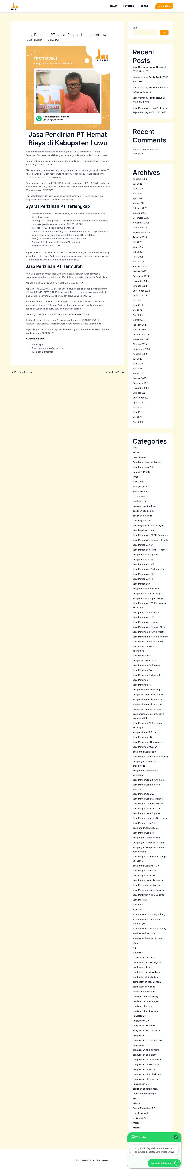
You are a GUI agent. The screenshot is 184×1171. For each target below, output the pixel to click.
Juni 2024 (138, 305)
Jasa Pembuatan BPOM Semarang (150, 535)
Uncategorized (140, 1113)
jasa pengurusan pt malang (146, 837)
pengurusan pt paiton (144, 1069)
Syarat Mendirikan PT (144, 1108)
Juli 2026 (137, 183)
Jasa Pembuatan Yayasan (146, 622)
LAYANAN (128, 6)
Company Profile (141, 472)
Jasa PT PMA (140, 899)
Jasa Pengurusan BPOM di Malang (151, 756)
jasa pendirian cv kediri (144, 660)
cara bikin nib (139, 457)
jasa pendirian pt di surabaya (147, 699)
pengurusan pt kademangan (147, 1059)
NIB (135, 947)
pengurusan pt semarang (146, 1079)
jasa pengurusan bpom (144, 751)
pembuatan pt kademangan (147, 981)
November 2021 (141, 388)
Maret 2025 (138, 261)
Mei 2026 (137, 193)
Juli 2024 (137, 300)
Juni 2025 (138, 247)
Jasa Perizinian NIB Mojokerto (148, 895)
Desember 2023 (141, 334)
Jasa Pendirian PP (142, 680)
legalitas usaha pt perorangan (148, 938)
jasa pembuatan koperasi (145, 554)
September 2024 (141, 290)
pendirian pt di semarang (145, 996)
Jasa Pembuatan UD (143, 617)
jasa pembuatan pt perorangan (148, 598)
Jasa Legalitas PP (142, 520)
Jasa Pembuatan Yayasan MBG (149, 627)
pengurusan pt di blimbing (146, 1050)
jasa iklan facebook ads (145, 506)
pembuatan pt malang (144, 986)
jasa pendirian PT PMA (144, 732)
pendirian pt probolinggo (145, 1011)
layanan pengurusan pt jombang (149, 928)
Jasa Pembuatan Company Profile (150, 540)
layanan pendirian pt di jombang (149, 914)
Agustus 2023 (140, 354)
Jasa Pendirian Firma (143, 670)
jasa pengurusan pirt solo (146, 828)
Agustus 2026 (140, 179)
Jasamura (138, 904)
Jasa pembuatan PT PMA (146, 612)
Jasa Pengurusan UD (144, 875)
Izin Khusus (139, 496)
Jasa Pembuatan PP (143, 579)
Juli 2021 (137, 407)
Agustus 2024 (140, 295)
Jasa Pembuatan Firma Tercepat (149, 549)
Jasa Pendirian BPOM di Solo (148, 641)
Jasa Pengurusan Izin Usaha (147, 808)
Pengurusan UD (141, 1084)
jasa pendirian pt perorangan (147, 709)
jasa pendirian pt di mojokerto (148, 694)
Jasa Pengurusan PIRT (145, 823)
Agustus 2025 (140, 237)
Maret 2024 (139, 320)
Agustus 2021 (139, 402)
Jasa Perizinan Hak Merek (146, 885)
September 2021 (141, 397)
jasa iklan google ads (143, 510)
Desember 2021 (141, 383)
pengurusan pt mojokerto (146, 1064)
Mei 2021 (137, 417)
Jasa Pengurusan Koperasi (146, 813)
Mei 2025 (137, 251)
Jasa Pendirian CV (142, 655)
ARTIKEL (145, 6)
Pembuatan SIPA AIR (144, 991)
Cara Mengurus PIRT (144, 467)
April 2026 (138, 198)
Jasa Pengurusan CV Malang (148, 798)
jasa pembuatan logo (143, 559)
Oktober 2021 (139, 392)
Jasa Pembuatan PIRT (144, 574)
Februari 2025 (140, 266)
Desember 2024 (141, 276)
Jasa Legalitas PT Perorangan (148, 525)
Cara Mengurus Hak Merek (147, 462)
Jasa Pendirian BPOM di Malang (149, 631)
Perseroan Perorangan (144, 1093)
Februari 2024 (140, 324)
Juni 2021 (138, 412)
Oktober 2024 (140, 286)
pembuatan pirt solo (143, 967)
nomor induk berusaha (144, 957)
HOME (113, 6)
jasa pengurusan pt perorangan (149, 842)
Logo (135, 943)
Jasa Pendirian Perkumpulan (147, 675)
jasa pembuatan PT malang (147, 593)
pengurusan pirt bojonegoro (147, 1040)
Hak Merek (138, 481)
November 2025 (141, 222)
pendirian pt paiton (142, 1006)
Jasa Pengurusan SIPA (145, 870)
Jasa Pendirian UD (142, 737)
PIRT (135, 1098)
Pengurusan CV (141, 1020)
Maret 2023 (138, 373)
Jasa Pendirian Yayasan (145, 747)
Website (137, 1127)
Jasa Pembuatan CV (143, 545)
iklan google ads (141, 486)
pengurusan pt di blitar (144, 1054)
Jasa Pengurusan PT (143, 832)
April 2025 (138, 256)
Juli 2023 (137, 358)
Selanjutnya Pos (114, 372)
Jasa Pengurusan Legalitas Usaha (150, 818)
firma (135, 476)
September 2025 (141, 232)
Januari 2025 (139, 271)
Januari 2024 (139, 329)
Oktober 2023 (140, 344)
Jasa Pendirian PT (36, 39)
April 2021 (138, 422)
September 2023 (141, 349)
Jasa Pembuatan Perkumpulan (148, 569)
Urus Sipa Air (140, 1118)
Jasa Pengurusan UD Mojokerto (149, 880)
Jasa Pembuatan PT (143, 583)
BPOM (136, 452)
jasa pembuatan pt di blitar (146, 588)
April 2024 (138, 315)
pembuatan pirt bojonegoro (147, 962)
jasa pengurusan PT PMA (146, 865)
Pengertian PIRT (141, 1015)
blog (135, 447)
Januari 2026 (139, 213)
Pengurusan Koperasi (144, 1025)
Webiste (137, 1122)
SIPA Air (137, 1103)
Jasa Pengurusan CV (143, 794)
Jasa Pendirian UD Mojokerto (148, 742)
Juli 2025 (137, 242)
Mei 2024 (137, 310)
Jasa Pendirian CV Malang (146, 665)
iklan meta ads (140, 491)
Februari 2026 (140, 208)
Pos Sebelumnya (21, 372)
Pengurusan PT (141, 1045)
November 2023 (141, 339)
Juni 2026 (138, 188)
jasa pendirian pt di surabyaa (147, 704)
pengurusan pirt (141, 1035)
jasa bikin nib (139, 501)
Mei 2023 (137, 368)
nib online (138, 952)
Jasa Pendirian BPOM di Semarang (151, 636)
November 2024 (141, 281)
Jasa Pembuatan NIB (144, 564)
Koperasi (137, 909)
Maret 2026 (139, 203)
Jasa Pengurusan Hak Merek (148, 803)
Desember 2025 (141, 217)
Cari (135, 27)
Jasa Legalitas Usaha (143, 530)
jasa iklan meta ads (142, 515)
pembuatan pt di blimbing (145, 977)
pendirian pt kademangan (146, 1001)
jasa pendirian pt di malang (146, 689)
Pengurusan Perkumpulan (146, 1030)
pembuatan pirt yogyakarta (146, 972)
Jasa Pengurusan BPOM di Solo (149, 779)
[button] (164, 6)
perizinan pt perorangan (145, 1088)
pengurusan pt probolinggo (147, 1074)
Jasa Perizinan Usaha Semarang (149, 890)
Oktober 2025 (140, 227)
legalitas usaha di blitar (144, 933)
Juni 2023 (138, 363)
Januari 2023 (139, 378)
